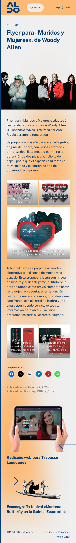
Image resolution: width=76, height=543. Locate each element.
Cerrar (35, 7)
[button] (63, 7)
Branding (30, 391)
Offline (41, 391)
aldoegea (28, 532)
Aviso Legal (63, 536)
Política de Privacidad (57, 532)
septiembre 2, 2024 (35, 387)
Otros (50, 391)
